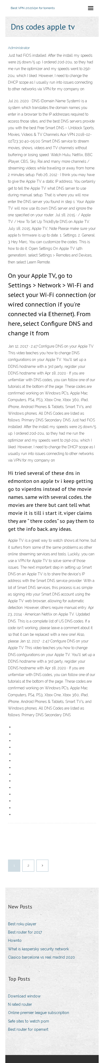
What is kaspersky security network (38, 949)
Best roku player (22, 924)
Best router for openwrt (28, 1029)
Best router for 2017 (25, 932)
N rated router (20, 1004)
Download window (24, 996)
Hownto (15, 940)
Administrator (19, 48)
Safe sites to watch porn (28, 1021)
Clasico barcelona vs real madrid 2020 (41, 957)
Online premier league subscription (38, 1013)
